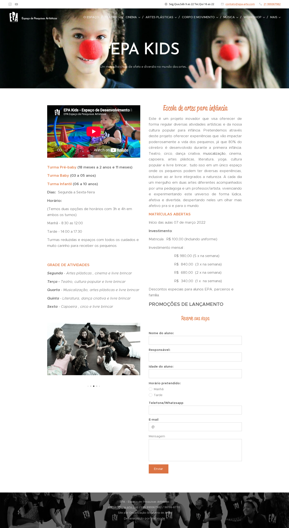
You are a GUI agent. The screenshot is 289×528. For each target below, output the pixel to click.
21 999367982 (272, 4)
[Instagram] (10, 4)
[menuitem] (92, 17)
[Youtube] (16, 4)
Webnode (158, 518)
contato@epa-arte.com (240, 4)
